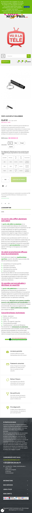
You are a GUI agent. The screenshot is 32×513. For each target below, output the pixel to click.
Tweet (6, 203)
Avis (2, 212)
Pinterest (9, 203)
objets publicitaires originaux (19, 307)
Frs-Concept (20, 509)
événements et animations (20, 327)
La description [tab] (6, 207)
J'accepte (26, 7)
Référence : (4, 138)
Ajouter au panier (19, 179)
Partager (2, 203)
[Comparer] (18, 62)
